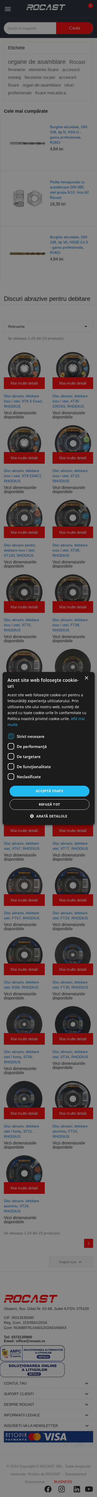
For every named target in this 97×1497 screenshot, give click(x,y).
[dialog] (48, 748)
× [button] (86, 678)
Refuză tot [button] (49, 804)
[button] (48, 816)
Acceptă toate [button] (49, 791)
